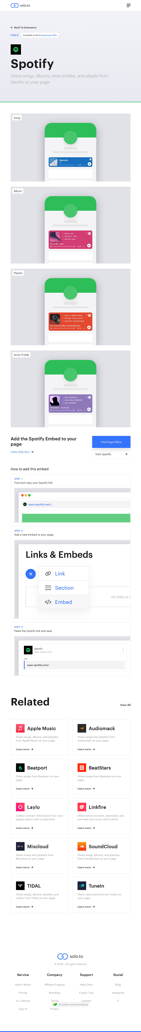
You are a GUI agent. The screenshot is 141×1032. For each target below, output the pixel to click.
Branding (54, 992)
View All (125, 704)
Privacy (54, 1008)
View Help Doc (20, 451)
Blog (118, 984)
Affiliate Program (54, 984)
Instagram (118, 992)
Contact (86, 1000)
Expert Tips (86, 992)
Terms (54, 1000)
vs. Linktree (23, 1000)
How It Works (23, 984)
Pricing (23, 992)
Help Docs (86, 984)
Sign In (23, 1008)
